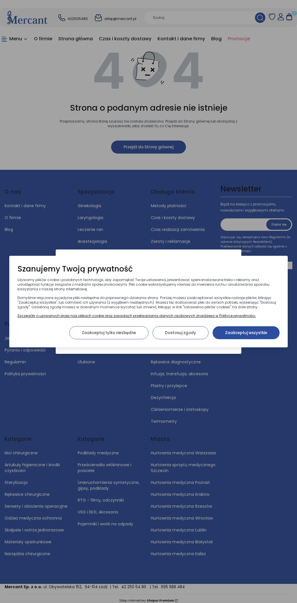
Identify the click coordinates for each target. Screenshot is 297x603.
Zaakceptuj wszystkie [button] (246, 332)
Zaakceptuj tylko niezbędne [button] (109, 332)
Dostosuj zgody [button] (180, 332)
